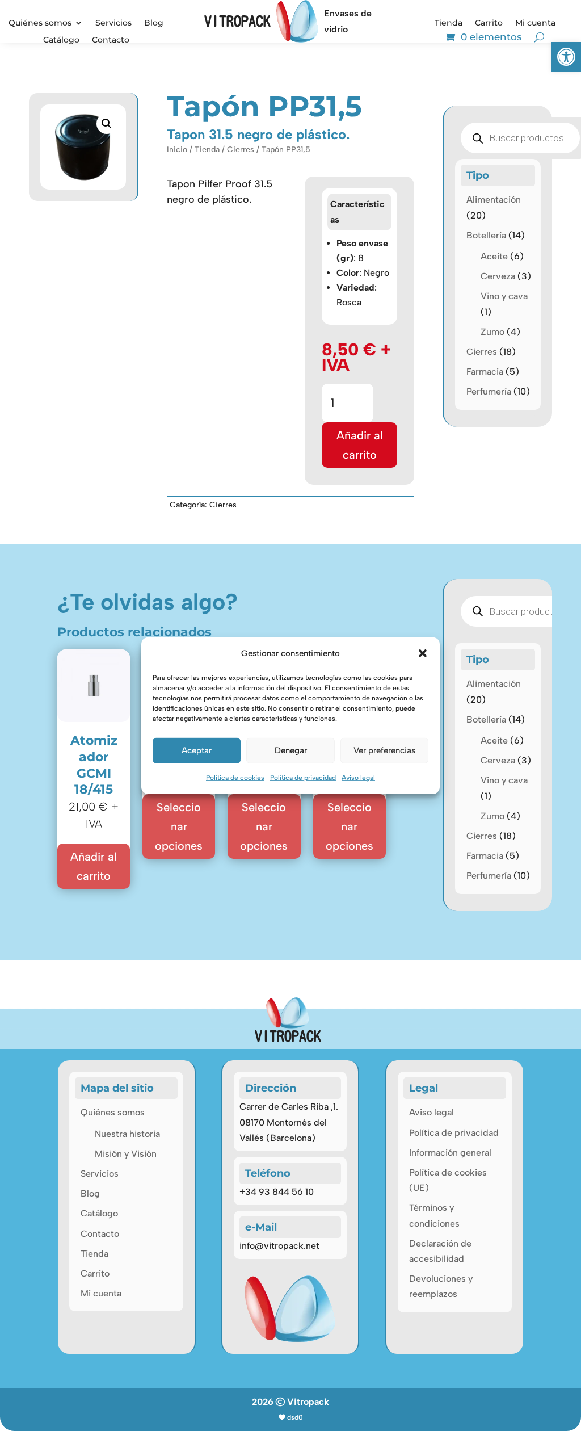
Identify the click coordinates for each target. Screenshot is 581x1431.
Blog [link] (153, 23)
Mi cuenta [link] (535, 23)
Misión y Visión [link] (126, 1153)
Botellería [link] (486, 235)
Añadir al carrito (359, 445)
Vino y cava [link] (504, 296)
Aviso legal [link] (358, 778)
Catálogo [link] (61, 40)
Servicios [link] (113, 23)
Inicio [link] (177, 149)
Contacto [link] (110, 40)
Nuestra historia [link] (127, 1133)
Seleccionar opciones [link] (179, 826)
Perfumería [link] (488, 391)
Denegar (291, 750)
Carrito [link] (489, 23)
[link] (566, 57)
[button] (422, 653)
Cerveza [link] (498, 276)
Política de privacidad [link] (303, 778)
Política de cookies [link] (235, 778)
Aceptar (197, 750)
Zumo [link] (492, 331)
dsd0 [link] (295, 1417)
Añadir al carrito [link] (93, 866)
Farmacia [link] (484, 371)
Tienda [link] (448, 23)
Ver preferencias (384, 750)
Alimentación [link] (493, 199)
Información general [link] (450, 1152)
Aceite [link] (494, 256)
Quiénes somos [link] (40, 23)
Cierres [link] (240, 149)
